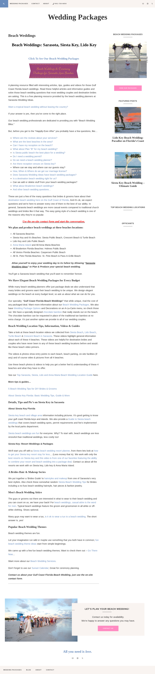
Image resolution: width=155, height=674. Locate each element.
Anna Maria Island (22, 245)
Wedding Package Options (27, 308)
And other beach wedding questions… (32, 189)
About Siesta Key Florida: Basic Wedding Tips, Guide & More (39, 395)
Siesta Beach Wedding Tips (72, 482)
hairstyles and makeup (55, 478)
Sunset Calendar (40, 568)
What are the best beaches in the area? (33, 141)
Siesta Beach (76, 332)
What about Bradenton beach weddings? (33, 186)
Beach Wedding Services (43, 561)
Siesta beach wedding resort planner (51, 450)
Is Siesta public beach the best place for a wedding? (39, 152)
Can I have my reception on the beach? (33, 145)
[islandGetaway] (128, 59)
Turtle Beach (14, 336)
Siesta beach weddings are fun (23, 433)
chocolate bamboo (52, 312)
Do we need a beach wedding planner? (32, 160)
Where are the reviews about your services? (35, 138)
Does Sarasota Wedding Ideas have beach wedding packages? (44, 175)
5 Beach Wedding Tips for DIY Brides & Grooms (32, 388)
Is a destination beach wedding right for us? (35, 178)
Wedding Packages (77, 17)
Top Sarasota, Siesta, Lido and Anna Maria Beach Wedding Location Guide (54, 375)
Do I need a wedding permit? (27, 156)
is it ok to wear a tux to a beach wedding (65, 516)
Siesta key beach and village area (25, 415)
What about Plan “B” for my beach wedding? (35, 149)
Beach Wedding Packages (76, 304)
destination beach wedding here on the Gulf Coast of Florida (38, 200)
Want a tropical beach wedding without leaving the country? (38, 107)
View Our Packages (128, 88)
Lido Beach (90, 332)
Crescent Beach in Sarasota (38, 336)
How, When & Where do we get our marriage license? (40, 171)
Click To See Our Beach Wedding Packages (53, 58)
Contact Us (108, 628)
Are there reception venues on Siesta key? (34, 164)
